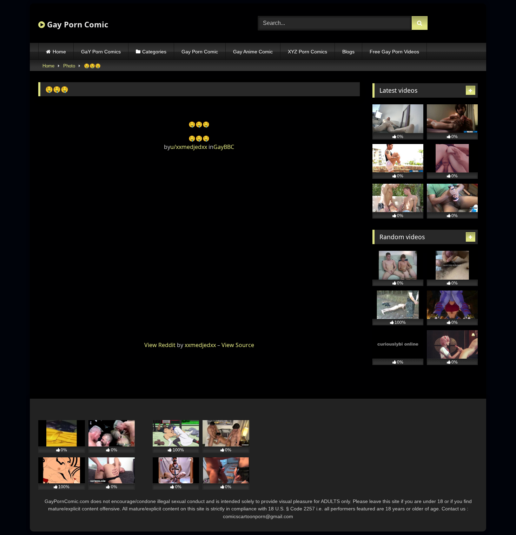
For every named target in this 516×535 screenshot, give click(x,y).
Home (59, 51)
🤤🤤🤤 (199, 138)
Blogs (348, 51)
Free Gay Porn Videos (394, 51)
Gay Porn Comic (76, 24)
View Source (237, 345)
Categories (154, 51)
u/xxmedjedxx (188, 147)
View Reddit (160, 345)
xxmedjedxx (200, 345)
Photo (69, 65)
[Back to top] (494, 514)
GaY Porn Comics (101, 51)
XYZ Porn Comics (307, 51)
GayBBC (223, 147)
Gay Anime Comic (253, 51)
